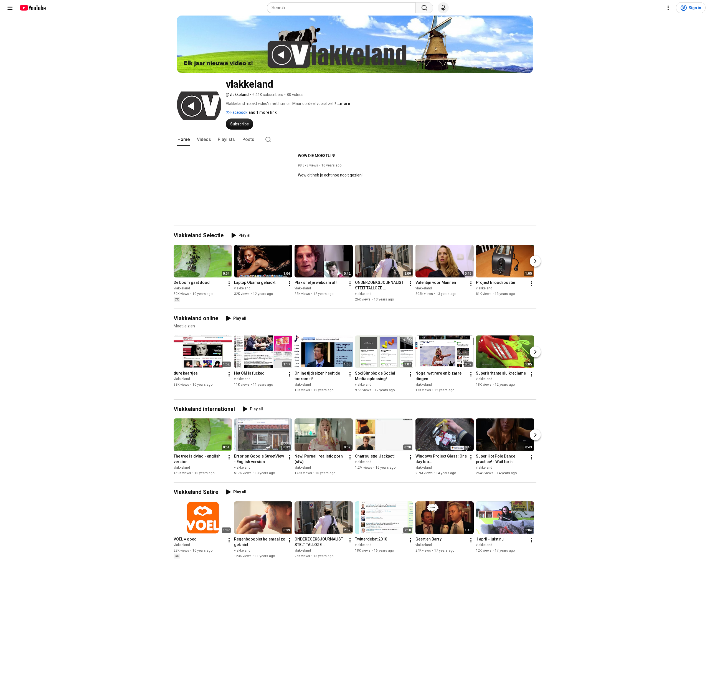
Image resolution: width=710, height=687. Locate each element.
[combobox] (343, 7)
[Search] (424, 7)
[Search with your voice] (443, 7)
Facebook (238, 112)
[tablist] (355, 139)
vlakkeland (182, 288)
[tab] (183, 139)
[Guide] (10, 7)
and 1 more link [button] (262, 112)
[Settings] (668, 7)
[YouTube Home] (33, 8)
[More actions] (229, 283)
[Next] (535, 261)
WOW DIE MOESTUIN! (316, 155)
